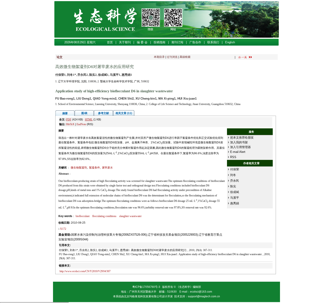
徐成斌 (234, 192)
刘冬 (233, 175)
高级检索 (185, 57)
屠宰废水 (107, 167)
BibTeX (70, 124)
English (230, 42)
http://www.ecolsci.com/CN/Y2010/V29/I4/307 (85, 271)
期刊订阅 (177, 42)
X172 (63, 228)
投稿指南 (159, 42)
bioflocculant (82, 216)
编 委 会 (142, 42)
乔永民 (234, 180)
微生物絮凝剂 (79, 167)
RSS (233, 157)
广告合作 (195, 42)
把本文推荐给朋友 (242, 137)
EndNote (81, 124)
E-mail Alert (237, 152)
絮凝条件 (94, 167)
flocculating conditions (104, 216)
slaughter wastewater (130, 216)
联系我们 (213, 42)
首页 (110, 42)
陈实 (233, 186)
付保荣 (234, 169)
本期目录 (159, 57)
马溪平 (234, 197)
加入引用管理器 (240, 147)
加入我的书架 (239, 142)
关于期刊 (125, 42)
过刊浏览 (172, 57)
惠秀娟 (234, 203)
